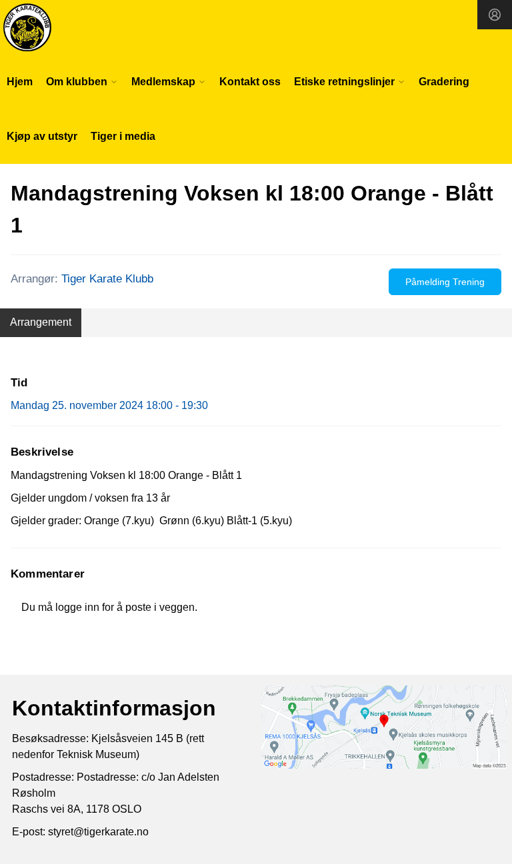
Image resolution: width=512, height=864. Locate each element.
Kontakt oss (250, 81)
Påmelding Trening (445, 281)
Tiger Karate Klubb (107, 278)
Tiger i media (123, 136)
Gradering (444, 81)
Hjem (20, 81)
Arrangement (40, 322)
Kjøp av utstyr (42, 136)
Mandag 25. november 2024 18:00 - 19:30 (109, 405)
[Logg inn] (495, 15)
